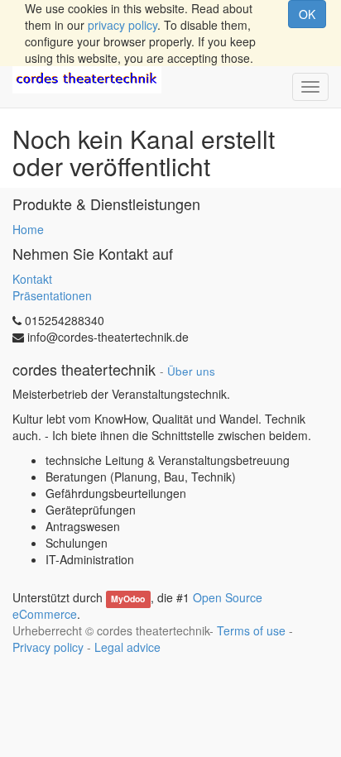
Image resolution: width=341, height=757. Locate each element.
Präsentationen (52, 295)
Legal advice (127, 647)
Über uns (191, 371)
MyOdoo (128, 598)
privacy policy (122, 25)
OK (307, 14)
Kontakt (32, 279)
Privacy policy (48, 647)
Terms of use (251, 630)
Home (28, 229)
